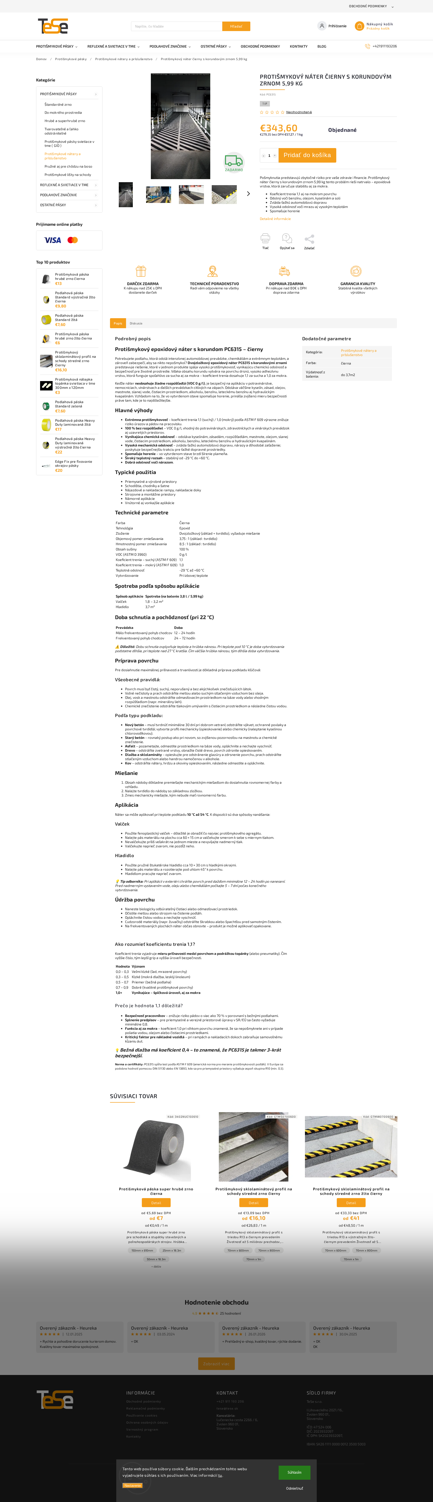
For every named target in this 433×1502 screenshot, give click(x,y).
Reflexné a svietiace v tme (64, 185)
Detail (156, 1203)
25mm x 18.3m (172, 1250)
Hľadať (236, 26)
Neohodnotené (299, 112)
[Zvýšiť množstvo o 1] (275, 156)
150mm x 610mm (142, 1250)
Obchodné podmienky (368, 6)
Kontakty (133, 1436)
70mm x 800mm (269, 1250)
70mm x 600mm (238, 1250)
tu (220, 1475)
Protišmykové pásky (58, 94)
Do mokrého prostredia (63, 112)
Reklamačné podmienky (145, 1408)
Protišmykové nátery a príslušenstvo (63, 156)
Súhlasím (294, 1472)
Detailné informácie (275, 218)
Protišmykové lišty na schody (68, 174)
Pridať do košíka (307, 155)
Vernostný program (142, 1429)
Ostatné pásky (53, 205)
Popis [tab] (118, 323)
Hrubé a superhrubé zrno (65, 121)
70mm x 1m (253, 1259)
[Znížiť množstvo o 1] (263, 156)
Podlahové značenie (58, 195)
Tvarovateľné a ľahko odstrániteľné (61, 131)
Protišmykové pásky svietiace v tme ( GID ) (69, 143)
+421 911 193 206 (230, 1401)
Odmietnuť (294, 1488)
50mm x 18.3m (156, 1259)
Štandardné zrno (58, 104)
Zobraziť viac (216, 1363)
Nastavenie (133, 1485)
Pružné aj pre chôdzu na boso (68, 166)
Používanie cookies (141, 1415)
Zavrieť (380, 257)
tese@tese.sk (227, 1408)
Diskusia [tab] (136, 323)
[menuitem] (59, 46)
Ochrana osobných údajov (147, 1422)
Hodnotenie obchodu (217, 1302)
